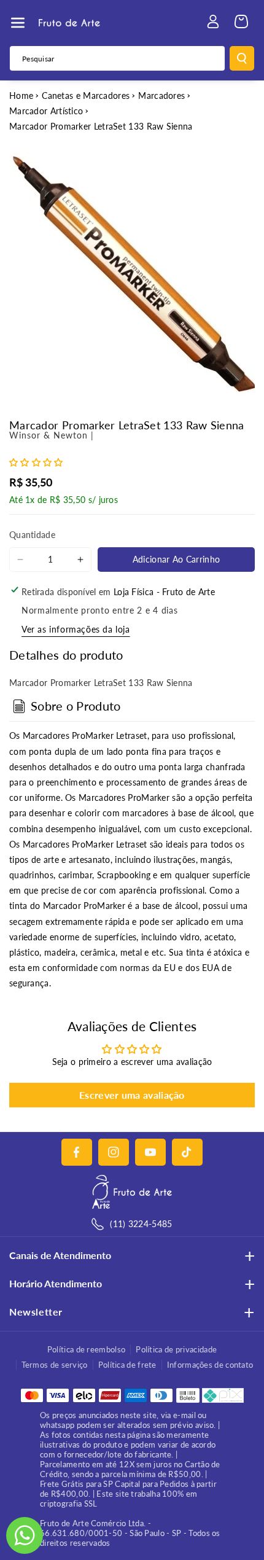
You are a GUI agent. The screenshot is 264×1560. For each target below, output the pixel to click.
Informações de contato (210, 1365)
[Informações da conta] (213, 21)
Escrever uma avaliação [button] (132, 1095)
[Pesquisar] (242, 58)
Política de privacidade (176, 1349)
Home (21, 95)
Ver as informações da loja (75, 629)
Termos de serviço (54, 1365)
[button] (17, 23)
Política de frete (127, 1365)
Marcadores (161, 95)
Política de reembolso (86, 1349)
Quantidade (32, 534)
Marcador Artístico (46, 111)
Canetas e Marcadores (86, 95)
